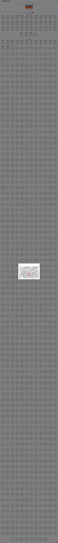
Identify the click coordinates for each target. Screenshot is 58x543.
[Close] (38, 264)
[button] (20, 272)
